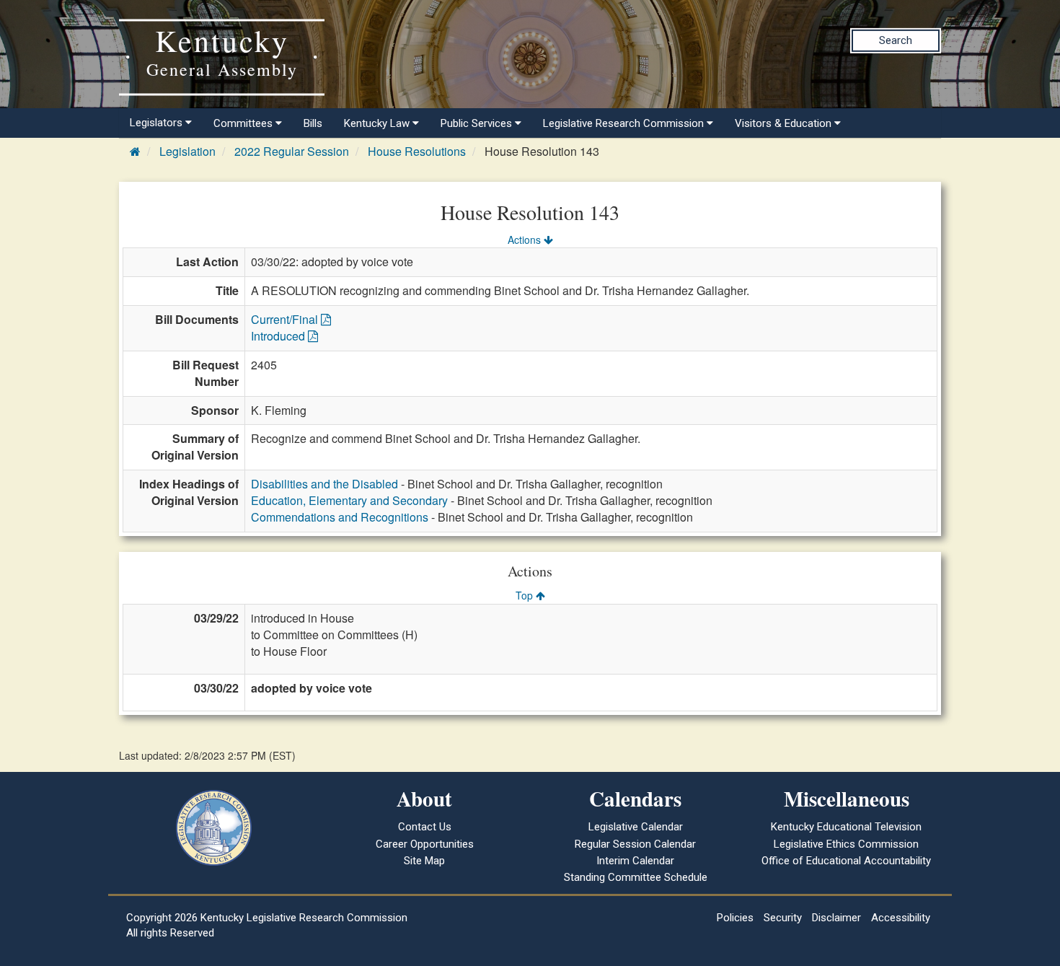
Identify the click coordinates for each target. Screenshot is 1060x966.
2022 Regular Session (291, 151)
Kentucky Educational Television (846, 826)
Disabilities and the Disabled (324, 483)
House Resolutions (417, 151)
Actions (526, 239)
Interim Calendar (635, 860)
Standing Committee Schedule (635, 877)
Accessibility (900, 917)
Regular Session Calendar (635, 844)
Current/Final (286, 319)
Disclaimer (836, 917)
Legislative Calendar (635, 826)
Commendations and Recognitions (339, 517)
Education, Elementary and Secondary (349, 500)
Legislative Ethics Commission (846, 844)
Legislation (187, 151)
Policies (735, 917)
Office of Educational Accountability (846, 860)
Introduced (279, 336)
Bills (313, 123)
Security (783, 917)
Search (895, 40)
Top (526, 595)
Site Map (424, 860)
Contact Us (424, 826)
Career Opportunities (425, 844)
